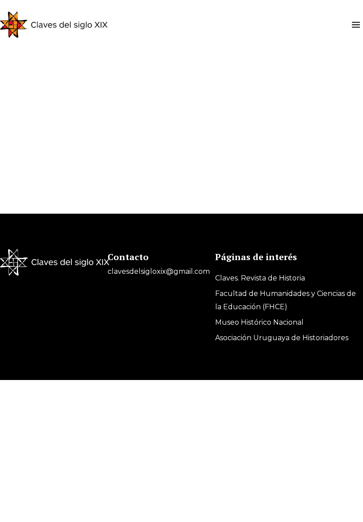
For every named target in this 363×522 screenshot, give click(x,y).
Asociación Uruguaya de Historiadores (281, 338)
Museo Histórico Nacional (259, 322)
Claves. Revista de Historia (260, 278)
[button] (355, 25)
